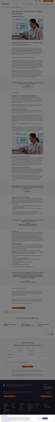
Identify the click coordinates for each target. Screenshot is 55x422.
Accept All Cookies (45, 418)
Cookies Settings (39, 418)
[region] (27, 418)
